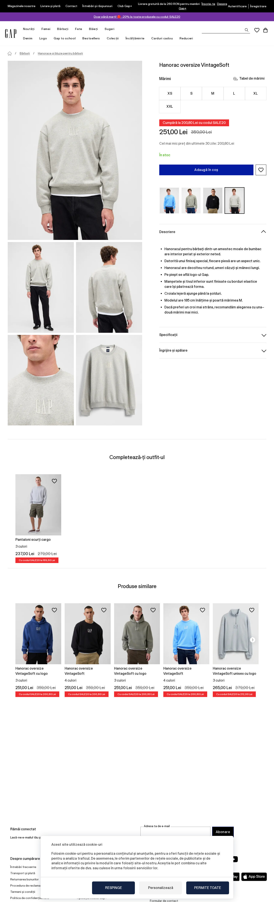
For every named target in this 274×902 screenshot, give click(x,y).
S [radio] (191, 93)
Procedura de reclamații (26, 885)
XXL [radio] (170, 106)
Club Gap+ (125, 6)
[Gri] (235, 200)
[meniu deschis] (37, 29)
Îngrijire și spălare (173, 350)
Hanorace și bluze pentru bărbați (60, 53)
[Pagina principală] (10, 53)
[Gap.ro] (10, 33)
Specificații (168, 335)
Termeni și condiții (22, 891)
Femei (46, 29)
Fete (78, 29)
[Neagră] (213, 200)
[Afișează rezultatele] (246, 30)
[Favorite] (256, 30)
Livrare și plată (50, 6)
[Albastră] (169, 200)
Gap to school (65, 38)
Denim (28, 38)
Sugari (109, 29)
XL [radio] (255, 93)
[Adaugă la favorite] (54, 481)
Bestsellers (91, 38)
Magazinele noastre (21, 6)
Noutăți (29, 29)
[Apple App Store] (254, 876)
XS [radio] (170, 93)
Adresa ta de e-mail (157, 826)
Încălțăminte (135, 38)
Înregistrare (258, 6)
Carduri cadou (162, 38)
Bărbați (62, 29)
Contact (71, 6)
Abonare (223, 832)
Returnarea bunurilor (24, 879)
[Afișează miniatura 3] (41, 380)
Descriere (167, 232)
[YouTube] (233, 859)
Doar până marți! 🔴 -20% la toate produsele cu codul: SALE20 (137, 16)
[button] (261, 170)
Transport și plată (22, 873)
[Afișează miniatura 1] (41, 287)
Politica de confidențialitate (29, 898)
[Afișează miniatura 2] (109, 287)
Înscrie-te (208, 4)
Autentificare (237, 6)
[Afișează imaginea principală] (75, 150)
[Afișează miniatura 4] (109, 380)
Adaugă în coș (206, 170)
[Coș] (265, 30)
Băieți (93, 29)
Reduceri (186, 38)
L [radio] (234, 93)
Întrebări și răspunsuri (97, 6)
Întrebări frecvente (23, 867)
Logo (43, 38)
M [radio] (212, 93)
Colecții (113, 38)
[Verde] (191, 200)
